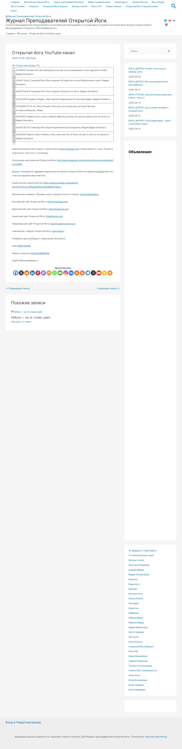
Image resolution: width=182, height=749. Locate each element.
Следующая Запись (108, 288)
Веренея (133, 579)
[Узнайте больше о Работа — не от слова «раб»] (26, 311)
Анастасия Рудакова (139, 565)
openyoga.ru (58, 231)
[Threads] (93, 272)
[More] (109, 272)
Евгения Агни (135, 593)
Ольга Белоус (136, 641)
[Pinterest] (37, 272)
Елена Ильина (136, 598)
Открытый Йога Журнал (55, 6)
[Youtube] (98, 272)
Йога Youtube (18, 6)
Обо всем (31, 58)
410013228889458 (39, 253)
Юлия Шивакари (137, 689)
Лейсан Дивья (136, 617)
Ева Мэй (133, 589)
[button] (173, 6)
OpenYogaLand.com (59, 209)
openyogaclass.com (69, 149)
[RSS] (82, 272)
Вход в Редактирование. (24, 722)
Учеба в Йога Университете (143, 670)
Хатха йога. (134, 675)
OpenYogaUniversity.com (62, 223)
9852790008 (24, 246)
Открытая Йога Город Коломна (142, 6)
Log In (14, 10)
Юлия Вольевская (138, 680)
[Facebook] (15, 272)
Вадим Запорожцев (139, 574)
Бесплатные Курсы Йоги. (37, 2)
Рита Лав (133, 651)
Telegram (33, 6)
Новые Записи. (114, 6)
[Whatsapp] (54, 272)
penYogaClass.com (58, 201)
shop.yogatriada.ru (89, 194)
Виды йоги (134, 584)
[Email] (60, 272)
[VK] (174, 20)
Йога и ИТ (96, 6)
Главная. (15, 2)
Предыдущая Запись (18, 288)
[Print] (76, 272)
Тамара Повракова (138, 661)
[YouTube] (169, 20)
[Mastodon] (43, 272)
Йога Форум (158, 2)
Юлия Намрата (136, 685)
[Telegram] (165, 20)
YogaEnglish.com (54, 216)
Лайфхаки (134, 613)
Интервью (134, 603)
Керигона (133, 608)
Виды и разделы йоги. (99, 2)
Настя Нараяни (136, 632)
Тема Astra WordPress (155, 736)
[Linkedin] (32, 272)
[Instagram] (166, 24)
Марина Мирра (136, 622)
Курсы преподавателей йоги (69, 2)
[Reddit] (26, 272)
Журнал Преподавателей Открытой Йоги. (57, 20)
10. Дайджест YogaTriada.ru (143, 550)
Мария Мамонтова (138, 627)
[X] (21, 272)
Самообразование (138, 656)
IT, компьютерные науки (141, 555)
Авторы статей (79, 6)
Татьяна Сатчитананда (140, 665)
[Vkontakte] (71, 272)
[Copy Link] (104, 272)
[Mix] (48, 272)
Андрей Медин (136, 569)
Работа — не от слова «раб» (31, 317)
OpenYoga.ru (121, 2)
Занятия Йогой (139, 2)
